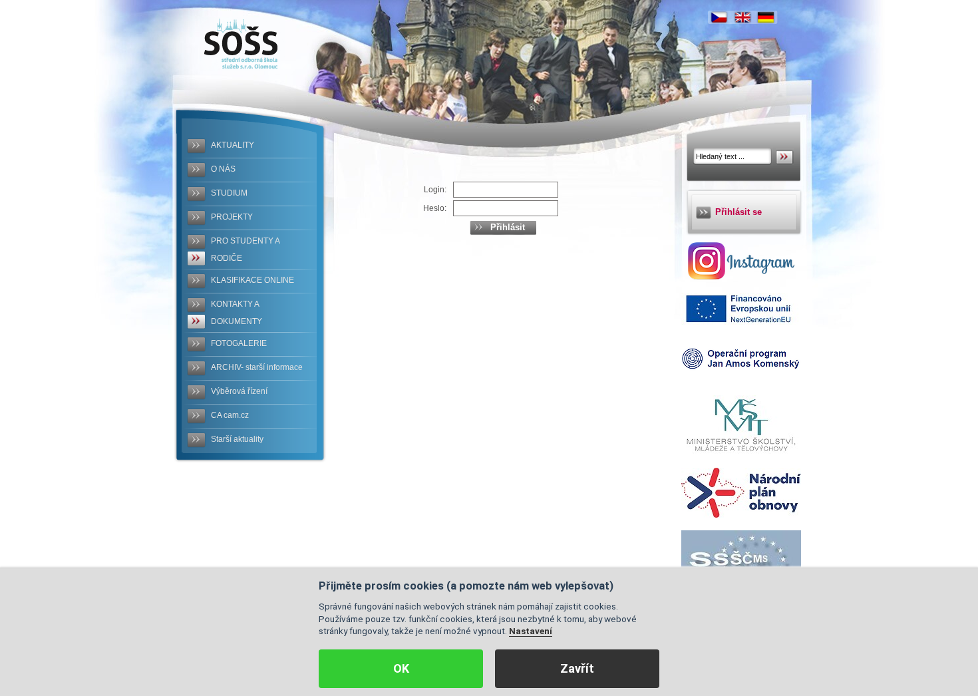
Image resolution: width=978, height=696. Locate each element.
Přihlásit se (738, 212)
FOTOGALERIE (239, 343)
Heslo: (434, 208)
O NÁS (223, 169)
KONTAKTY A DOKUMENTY (236, 312)
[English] (742, 17)
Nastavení (530, 630)
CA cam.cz (230, 415)
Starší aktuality (237, 439)
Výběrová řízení (239, 391)
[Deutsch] (766, 17)
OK (401, 668)
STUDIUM (229, 193)
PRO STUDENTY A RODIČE (245, 249)
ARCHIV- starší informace (257, 367)
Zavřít (577, 668)
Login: (435, 189)
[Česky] (719, 17)
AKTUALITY (232, 145)
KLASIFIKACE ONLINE (252, 280)
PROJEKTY (232, 217)
